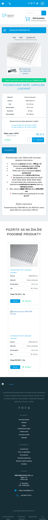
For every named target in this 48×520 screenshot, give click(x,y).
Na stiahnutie (24, 455)
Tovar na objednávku (24, 452)
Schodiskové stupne (24, 428)
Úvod (14, 37)
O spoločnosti (24, 449)
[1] (43, 13)
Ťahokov (24, 422)
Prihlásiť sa (34, 20)
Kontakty (24, 464)
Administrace (33, 517)
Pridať (39, 140)
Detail (15, 301)
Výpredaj (24, 437)
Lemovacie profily (24, 434)
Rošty (21, 37)
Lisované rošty (30, 37)
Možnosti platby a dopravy (24, 461)
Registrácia (42, 20)
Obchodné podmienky (24, 458)
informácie (9, 150)
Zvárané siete (24, 431)
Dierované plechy (24, 419)
